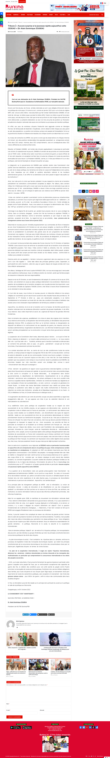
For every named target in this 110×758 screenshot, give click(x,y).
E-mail (8, 710)
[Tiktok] (93, 728)
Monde (23, 14)
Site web (42, 710)
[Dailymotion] (96, 728)
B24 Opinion (11, 31)
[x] (84, 728)
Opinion (45, 14)
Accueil (9, 14)
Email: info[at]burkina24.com (55, 730)
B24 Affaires (100, 756)
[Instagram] (1, 25)
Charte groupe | (57, 726)
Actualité (15, 22)
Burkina (15, 14)
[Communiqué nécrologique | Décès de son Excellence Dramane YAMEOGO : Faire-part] (78, 244)
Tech (56, 14)
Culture (62, 14)
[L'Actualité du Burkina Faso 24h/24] (14, 7)
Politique (30, 14)
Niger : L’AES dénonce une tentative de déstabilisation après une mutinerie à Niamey (16, 673)
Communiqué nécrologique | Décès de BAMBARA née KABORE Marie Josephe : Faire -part (93, 258)
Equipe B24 (59, 727)
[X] (1, 16)
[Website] (17, 627)
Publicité (49, 727)
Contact (63, 726)
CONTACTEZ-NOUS (94, 14)
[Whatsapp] (1, 19)
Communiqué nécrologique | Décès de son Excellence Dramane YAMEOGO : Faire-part (93, 244)
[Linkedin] (1, 22)
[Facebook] (1, 13)
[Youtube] (87, 728)
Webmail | (54, 727)
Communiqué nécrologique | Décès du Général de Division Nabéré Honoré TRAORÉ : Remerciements (93, 237)
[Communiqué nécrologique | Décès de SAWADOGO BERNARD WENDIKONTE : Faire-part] (78, 252)
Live (69, 14)
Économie (38, 14)
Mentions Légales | (49, 726)
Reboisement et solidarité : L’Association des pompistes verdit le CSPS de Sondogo (38, 673)
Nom (7, 703)
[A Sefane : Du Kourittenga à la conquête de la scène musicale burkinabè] (61, 664)
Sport (51, 14)
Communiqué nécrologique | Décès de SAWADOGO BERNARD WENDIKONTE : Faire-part (93, 251)
